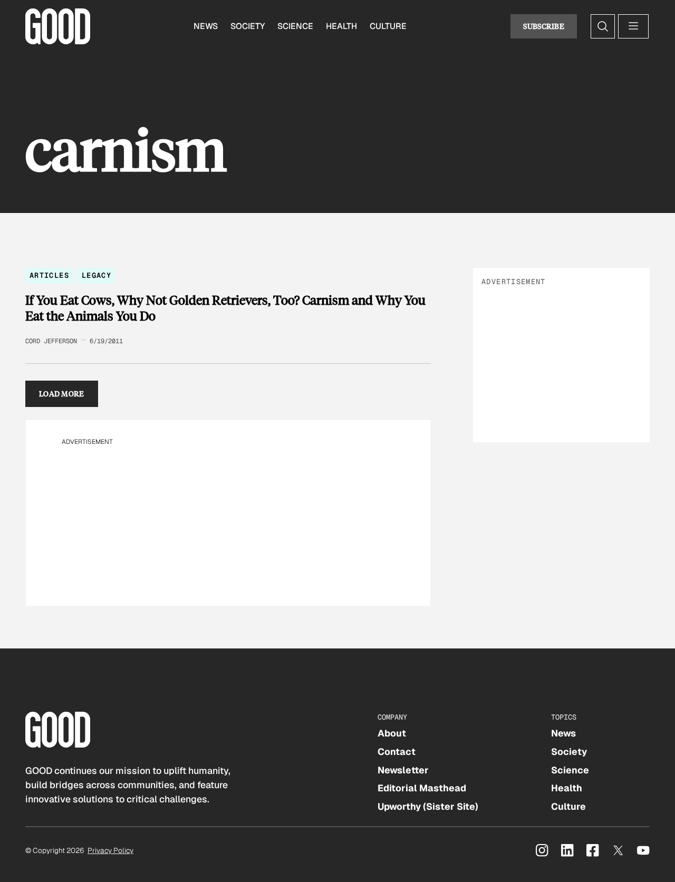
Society (247, 26)
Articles (49, 275)
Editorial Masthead (422, 788)
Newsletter (403, 770)
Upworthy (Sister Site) (428, 806)
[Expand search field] (603, 26)
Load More (61, 393)
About (392, 733)
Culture (388, 26)
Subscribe (543, 26)
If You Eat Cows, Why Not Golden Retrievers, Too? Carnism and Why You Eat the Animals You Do (225, 307)
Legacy (96, 275)
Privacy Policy (110, 850)
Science (295, 26)
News (206, 26)
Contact (397, 751)
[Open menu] (633, 26)
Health (341, 26)
